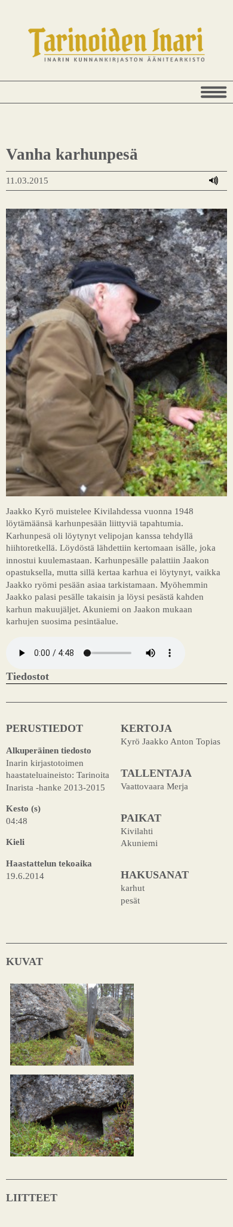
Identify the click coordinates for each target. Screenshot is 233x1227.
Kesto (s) (23, 808)
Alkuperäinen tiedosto (48, 750)
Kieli (15, 842)
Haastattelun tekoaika (49, 863)
